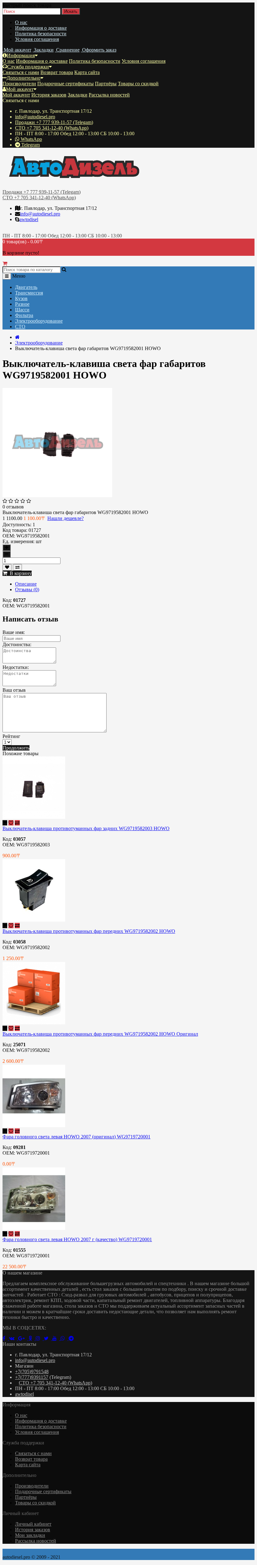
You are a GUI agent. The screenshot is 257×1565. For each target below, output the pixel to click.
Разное (22, 304)
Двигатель (26, 287)
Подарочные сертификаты (65, 83)
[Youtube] (56, 1338)
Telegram (30, 144)
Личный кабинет (33, 1524)
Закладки (77, 94)
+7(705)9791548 (32, 1371)
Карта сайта (87, 72)
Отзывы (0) (27, 589)
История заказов (48, 94)
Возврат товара (56, 72)
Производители (19, 83)
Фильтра (24, 315)
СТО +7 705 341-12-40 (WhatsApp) (51, 128)
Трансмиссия (29, 292)
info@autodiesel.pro (35, 116)
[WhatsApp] (64, 1338)
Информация (21, 55)
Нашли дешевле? (65, 518)
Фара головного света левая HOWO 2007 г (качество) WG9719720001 (77, 1239)
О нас (21, 22)
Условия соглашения (37, 39)
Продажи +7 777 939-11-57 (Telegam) (54, 122)
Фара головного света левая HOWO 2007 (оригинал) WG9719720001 (76, 1136)
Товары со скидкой (138, 83)
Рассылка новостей (109, 94)
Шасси (22, 309)
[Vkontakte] (13, 1338)
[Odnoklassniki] (32, 1338)
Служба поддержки (28, 66)
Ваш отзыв (14, 690)
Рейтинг (11, 736)
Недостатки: (16, 667)
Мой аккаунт (20, 89)
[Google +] (23, 1338)
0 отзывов (13, 506)
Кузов (21, 298)
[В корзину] (5, 822)
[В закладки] (7, 567)
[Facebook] (6, 1338)
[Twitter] (48, 1338)
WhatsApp (30, 139)
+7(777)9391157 (31, 1377)
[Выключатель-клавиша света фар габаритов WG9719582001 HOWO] (57, 495)
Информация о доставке (41, 28)
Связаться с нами (21, 72)
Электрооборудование (39, 321)
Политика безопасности (40, 33)
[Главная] (17, 337)
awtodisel (28, 219)
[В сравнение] (17, 567)
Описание (26, 584)
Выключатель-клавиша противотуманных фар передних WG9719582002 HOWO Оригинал (100, 1034)
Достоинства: (17, 644)
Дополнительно (23, 78)
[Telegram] (72, 1338)
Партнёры (106, 83)
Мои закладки (30, 1535)
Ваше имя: (14, 632)
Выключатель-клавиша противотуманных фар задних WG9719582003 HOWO (86, 828)
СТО (20, 326)
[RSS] (40, 1338)
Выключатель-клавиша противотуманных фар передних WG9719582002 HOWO (89, 931)
